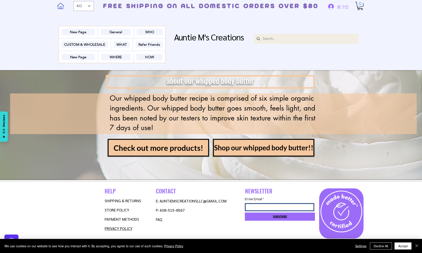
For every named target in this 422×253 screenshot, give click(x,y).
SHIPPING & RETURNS (123, 200)
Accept (403, 246)
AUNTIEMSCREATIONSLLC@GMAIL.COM (193, 200)
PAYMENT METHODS (122, 219)
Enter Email (253, 199)
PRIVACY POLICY (119, 228)
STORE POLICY (117, 209)
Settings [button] (360, 246)
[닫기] (416, 245)
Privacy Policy (173, 246)
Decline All (381, 246)
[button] (360, 6)
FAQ (159, 219)
